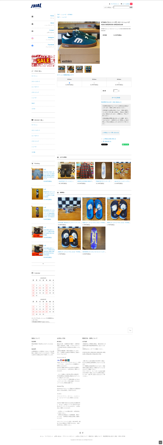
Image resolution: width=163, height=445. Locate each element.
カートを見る (127, 4)
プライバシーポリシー (68, 436)
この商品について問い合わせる (110, 132)
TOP (58, 14)
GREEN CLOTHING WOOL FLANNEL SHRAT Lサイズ (90, 181)
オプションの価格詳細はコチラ (65, 75)
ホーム (42, 436)
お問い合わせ (57, 436)
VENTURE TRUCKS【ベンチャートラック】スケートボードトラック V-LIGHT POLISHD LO (81, 222)
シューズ (63, 14)
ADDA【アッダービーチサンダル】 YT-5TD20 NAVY (120, 222)
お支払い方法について (82, 436)
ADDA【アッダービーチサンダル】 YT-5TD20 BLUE (95, 222)
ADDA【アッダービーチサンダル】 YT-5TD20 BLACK (71, 252)
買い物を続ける (107, 141)
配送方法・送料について (95, 436)
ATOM (123, 436)
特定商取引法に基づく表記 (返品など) (111, 102)
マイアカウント (115, 4)
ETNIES (70, 14)
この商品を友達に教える (109, 138)
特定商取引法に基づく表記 (110, 436)
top (160, 442)
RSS (119, 436)
